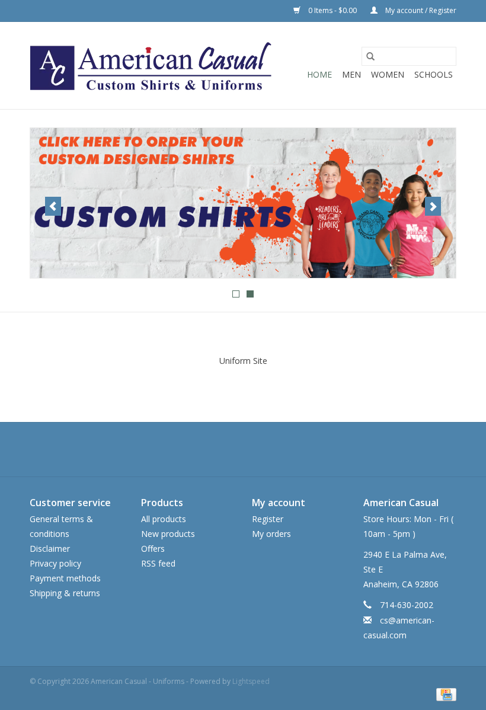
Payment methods (65, 578)
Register (267, 518)
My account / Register (419, 10)
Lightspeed (251, 681)
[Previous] (53, 206)
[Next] (433, 206)
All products (163, 518)
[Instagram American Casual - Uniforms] (264, 449)
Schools (433, 74)
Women (387, 74)
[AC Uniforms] (243, 203)
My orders (271, 533)
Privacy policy (55, 563)
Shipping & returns (65, 593)
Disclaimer (50, 548)
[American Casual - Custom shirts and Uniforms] (152, 65)
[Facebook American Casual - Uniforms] (221, 449)
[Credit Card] (444, 694)
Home (319, 74)
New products (168, 533)
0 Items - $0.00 (332, 10)
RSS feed (158, 563)
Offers (153, 548)
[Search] (370, 56)
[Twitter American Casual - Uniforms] (243, 449)
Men (351, 74)
